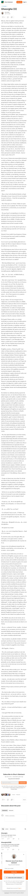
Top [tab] (3, 829)
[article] (14, 836)
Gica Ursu (7, 12)
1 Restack (18, 794)
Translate (4, 6)
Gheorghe (4, 833)
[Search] (25, 829)
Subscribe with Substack (15, 877)
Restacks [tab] (11, 810)
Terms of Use (21, 786)
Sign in (25, 2)
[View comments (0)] (7, 17)
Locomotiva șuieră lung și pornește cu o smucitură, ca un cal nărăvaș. (10, 845)
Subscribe (19, 2)
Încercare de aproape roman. (8, 835)
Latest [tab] (6, 829)
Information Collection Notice (16, 787)
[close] (23, 854)
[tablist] (7, 810)
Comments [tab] (4, 810)
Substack (6, 893)
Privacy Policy (19, 884)
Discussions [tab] (12, 829)
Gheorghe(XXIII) (6, 842)
